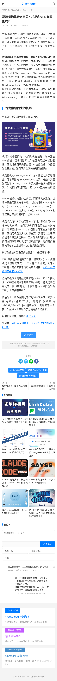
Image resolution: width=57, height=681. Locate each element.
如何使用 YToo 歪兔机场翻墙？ (14, 387)
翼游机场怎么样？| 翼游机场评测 (43, 387)
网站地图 (40, 677)
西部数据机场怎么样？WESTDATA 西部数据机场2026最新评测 (42, 513)
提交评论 (47, 544)
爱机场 (15, 323)
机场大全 (31, 316)
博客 (24, 10)
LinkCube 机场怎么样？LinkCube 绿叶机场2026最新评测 (42, 422)
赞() (25, 25)
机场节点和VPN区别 (37, 370)
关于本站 (33, 677)
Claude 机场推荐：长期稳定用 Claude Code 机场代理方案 (15, 482)
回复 (34, 570)
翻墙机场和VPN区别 (28, 375)
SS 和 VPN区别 (17, 370)
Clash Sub (28, 3)
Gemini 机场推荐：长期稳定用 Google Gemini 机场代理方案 (42, 452)
